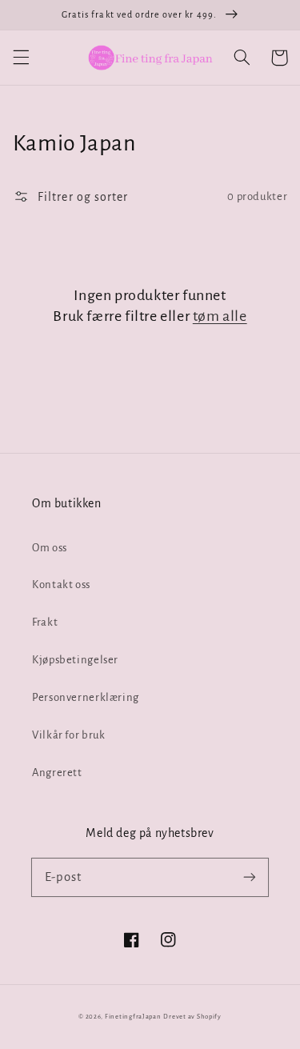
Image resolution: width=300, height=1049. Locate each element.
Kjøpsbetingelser (75, 660)
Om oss (49, 548)
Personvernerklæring (85, 697)
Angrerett (57, 773)
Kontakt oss (61, 585)
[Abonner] (249, 877)
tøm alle (220, 316)
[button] (20, 57)
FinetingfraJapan (133, 1016)
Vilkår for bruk (68, 735)
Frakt (45, 622)
